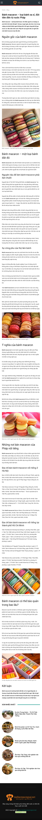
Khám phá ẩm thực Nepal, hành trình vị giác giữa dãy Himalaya (26, 741)
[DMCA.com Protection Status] (21, 812)
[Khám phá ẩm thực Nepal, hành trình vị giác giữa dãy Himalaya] (7, 741)
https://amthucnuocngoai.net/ (27, 810)
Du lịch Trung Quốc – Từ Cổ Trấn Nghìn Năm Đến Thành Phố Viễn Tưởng (26, 714)
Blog (8, 10)
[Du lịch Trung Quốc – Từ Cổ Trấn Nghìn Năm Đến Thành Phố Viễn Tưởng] (7, 713)
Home (3, 10)
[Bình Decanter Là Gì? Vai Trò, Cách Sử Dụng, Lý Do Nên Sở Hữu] (7, 727)
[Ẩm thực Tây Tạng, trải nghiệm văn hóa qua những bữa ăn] (7, 755)
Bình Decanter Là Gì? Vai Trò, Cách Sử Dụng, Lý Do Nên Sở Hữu (27, 728)
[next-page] (6, 778)
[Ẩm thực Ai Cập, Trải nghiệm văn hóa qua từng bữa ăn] (7, 769)
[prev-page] (3, 778)
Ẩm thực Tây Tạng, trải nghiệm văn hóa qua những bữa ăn (26, 755)
